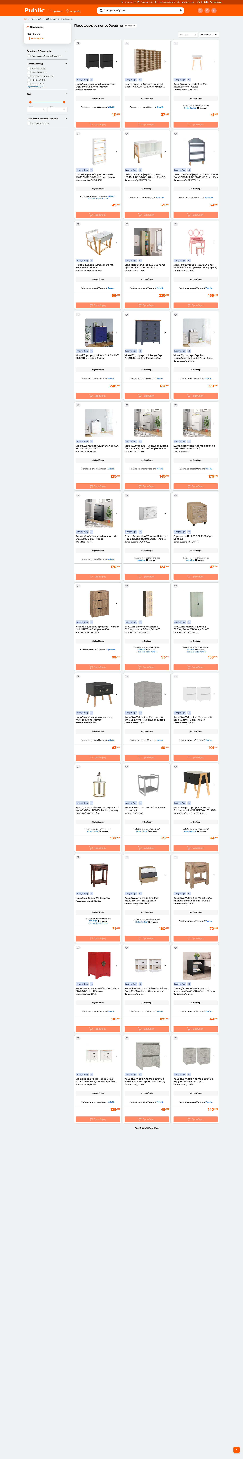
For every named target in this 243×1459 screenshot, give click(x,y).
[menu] (50, 11)
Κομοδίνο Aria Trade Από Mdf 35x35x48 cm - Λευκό (190, 85)
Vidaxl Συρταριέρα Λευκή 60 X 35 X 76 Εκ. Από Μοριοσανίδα (97, 447)
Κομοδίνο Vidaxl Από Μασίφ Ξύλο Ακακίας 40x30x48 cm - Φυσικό (193, 899)
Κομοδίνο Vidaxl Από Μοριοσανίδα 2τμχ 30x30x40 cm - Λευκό (193, 718)
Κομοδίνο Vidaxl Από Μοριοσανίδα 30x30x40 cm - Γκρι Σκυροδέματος (145, 1080)
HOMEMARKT (37, 80)
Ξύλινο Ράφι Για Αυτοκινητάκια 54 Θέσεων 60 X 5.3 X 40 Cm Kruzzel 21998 (144, 85)
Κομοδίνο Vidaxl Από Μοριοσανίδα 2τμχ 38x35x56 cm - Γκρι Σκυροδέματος (193, 1080)
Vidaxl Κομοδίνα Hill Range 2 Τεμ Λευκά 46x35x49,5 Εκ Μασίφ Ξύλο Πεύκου (95, 1080)
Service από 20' (187, 2)
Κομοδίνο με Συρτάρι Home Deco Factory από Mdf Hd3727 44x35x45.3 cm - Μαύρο (195, 809)
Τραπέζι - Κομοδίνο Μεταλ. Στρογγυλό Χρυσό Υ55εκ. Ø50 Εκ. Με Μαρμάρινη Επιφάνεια (97, 809)
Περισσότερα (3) (34, 87)
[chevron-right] (116, 61)
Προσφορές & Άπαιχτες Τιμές (44, 56)
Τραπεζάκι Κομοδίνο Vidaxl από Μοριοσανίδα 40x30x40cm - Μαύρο (194, 989)
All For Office (92, 831)
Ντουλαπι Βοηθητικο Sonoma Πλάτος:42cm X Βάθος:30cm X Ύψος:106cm (142, 628)
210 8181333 (129, 2)
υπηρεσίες (75, 11)
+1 (92, 80)
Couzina (111, 288)
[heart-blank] (200, 10)
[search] (101, 10)
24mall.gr (142, 560)
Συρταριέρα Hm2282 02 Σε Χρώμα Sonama (193, 537)
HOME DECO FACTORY (41, 76)
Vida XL (111, 107)
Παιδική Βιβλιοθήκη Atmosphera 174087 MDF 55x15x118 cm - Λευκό (95, 175)
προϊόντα (57, 11)
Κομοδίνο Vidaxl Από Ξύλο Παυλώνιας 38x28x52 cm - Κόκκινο (97, 989)
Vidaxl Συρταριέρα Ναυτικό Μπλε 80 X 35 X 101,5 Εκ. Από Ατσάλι (97, 356)
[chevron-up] (236, 1450)
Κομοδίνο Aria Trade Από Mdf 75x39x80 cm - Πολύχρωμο (141, 899)
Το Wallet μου (146, 2)
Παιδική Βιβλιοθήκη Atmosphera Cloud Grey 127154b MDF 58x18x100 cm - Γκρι (196, 175)
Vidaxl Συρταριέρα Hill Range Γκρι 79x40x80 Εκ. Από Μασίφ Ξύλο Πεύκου (143, 357)
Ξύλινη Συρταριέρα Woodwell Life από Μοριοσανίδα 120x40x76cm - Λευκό (146, 537)
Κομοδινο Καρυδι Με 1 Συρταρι (93, 898)
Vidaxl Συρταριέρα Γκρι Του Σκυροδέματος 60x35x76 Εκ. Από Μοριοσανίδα (192, 357)
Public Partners (38, 123)
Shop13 (160, 107)
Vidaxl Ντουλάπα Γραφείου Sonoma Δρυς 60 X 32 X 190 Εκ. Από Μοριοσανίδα (145, 266)
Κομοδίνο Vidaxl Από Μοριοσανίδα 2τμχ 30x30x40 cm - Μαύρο (95, 85)
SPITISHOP (36, 84)
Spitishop (111, 196)
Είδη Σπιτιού (51, 19)
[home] (35, 13)
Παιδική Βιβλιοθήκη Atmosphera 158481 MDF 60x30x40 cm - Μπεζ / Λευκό (145, 176)
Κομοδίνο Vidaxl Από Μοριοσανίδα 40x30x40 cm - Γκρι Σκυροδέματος (145, 718)
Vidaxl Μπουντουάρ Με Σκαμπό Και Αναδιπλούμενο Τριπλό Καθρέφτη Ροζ (195, 266)
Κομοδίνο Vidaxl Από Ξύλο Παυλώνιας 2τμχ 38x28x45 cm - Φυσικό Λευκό (146, 989)
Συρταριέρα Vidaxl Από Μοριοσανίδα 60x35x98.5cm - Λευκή (194, 447)
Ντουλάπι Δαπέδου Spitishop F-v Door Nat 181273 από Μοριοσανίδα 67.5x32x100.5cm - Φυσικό (97, 628)
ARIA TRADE (37, 69)
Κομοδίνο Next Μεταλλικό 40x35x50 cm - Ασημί (145, 809)
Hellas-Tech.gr (190, 108)
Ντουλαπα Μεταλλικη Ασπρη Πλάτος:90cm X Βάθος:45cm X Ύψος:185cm (191, 628)
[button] (210, 2)
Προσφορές (37, 19)
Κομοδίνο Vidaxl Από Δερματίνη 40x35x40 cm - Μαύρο (94, 718)
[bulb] (67, 11)
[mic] (181, 10)
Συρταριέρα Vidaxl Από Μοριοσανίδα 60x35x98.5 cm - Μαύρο (96, 537)
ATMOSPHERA (38, 72)
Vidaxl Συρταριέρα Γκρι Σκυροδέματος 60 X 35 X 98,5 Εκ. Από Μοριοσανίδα (146, 447)
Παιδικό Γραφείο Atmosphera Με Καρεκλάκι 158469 (94, 266)
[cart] (214, 10)
